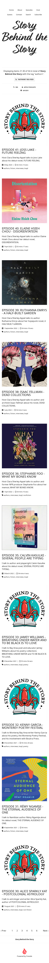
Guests (9, 14)
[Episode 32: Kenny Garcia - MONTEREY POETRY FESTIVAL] (24, 697)
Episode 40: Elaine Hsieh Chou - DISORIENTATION (21, 229)
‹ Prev (3, 930)
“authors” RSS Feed (26, 79)
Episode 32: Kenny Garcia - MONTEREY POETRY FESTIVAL (22, 726)
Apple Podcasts (30, 87)
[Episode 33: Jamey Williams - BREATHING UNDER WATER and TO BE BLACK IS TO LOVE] (24, 609)
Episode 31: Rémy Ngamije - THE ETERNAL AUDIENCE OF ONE (22, 809)
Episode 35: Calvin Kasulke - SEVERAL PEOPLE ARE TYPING (24, 556)
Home (11, 10)
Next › (45, 930)
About (19, 10)
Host (38, 10)
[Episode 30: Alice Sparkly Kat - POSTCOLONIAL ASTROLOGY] (24, 863)
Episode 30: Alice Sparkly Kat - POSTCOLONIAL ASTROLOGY (24, 892)
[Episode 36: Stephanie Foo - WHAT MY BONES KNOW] (24, 446)
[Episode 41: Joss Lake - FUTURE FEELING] (24, 122)
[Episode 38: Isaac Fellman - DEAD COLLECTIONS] (24, 364)
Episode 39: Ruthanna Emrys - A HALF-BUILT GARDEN (24, 311)
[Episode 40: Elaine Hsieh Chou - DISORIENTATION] (24, 200)
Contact (19, 14)
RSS (17, 87)
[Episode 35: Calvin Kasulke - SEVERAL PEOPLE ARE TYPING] (24, 527)
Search (28, 14)
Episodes (29, 10)
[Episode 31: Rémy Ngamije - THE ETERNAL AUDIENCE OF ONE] (24, 779)
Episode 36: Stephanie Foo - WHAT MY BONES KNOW (23, 475)
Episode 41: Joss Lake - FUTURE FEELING (19, 151)
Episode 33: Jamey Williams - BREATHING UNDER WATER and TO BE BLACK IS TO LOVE (24, 640)
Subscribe (38, 14)
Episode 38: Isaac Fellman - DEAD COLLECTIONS (23, 393)
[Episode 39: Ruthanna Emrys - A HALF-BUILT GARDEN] (24, 282)
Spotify (26, 90)
